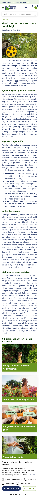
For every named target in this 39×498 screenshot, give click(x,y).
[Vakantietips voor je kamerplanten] (19, 449)
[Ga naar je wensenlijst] (30, 7)
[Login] (26, 8)
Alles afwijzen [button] (29, 488)
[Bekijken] (35, 7)
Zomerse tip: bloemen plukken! (18, 399)
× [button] (36, 461)
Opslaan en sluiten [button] (11, 488)
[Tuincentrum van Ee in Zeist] (17, 7)
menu (2, 7)
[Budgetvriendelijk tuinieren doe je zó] (19, 419)
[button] (19, 494)
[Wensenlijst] (30, 7)
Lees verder (31, 475)
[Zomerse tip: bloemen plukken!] (19, 388)
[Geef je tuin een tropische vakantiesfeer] (19, 358)
